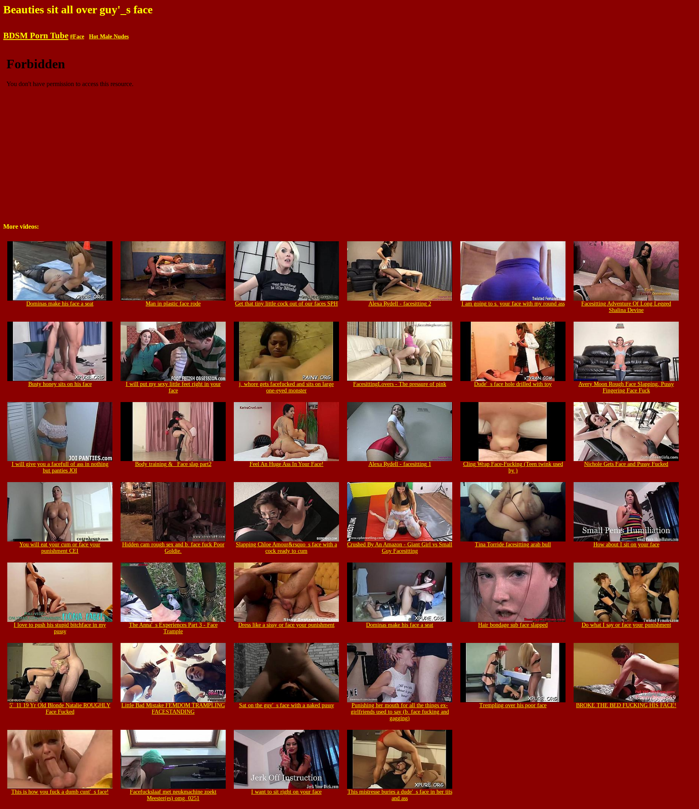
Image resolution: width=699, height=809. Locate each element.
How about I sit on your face (626, 544)
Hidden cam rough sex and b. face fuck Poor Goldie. (173, 547)
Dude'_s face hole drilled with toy (513, 384)
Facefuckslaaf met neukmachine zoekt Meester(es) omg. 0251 (173, 795)
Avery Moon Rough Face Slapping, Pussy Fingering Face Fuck (626, 387)
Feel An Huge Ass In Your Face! (287, 464)
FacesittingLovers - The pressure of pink (399, 384)
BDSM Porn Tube (35, 35)
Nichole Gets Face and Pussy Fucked (626, 464)
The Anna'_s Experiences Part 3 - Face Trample (173, 628)
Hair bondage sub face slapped (513, 625)
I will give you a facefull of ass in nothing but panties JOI (60, 467)
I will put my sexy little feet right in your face (173, 387)
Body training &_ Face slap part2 (173, 464)
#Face (77, 37)
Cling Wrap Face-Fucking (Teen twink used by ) (513, 467)
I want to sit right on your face (286, 792)
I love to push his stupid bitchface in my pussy (60, 628)
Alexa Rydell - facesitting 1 (400, 464)
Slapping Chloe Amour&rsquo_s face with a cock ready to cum (286, 547)
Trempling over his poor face (512, 705)
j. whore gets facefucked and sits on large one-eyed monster (286, 387)
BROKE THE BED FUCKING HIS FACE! (626, 705)
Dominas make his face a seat (59, 304)
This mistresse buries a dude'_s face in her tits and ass (399, 795)
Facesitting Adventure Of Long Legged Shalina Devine (626, 307)
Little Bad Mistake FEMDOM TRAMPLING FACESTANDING (173, 708)
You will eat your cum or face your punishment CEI (59, 547)
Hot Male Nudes (109, 37)
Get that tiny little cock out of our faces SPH (286, 304)
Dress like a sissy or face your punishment (286, 625)
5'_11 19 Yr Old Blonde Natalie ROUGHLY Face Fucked (59, 708)
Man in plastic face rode (173, 304)
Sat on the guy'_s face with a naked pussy (286, 705)
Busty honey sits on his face (60, 384)
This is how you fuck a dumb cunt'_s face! (60, 792)
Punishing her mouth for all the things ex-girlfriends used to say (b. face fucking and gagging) (400, 711)
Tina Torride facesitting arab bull (513, 544)
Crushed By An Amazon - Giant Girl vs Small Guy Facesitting (399, 547)
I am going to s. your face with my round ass (513, 304)
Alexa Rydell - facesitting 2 (400, 304)
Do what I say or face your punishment (626, 625)
